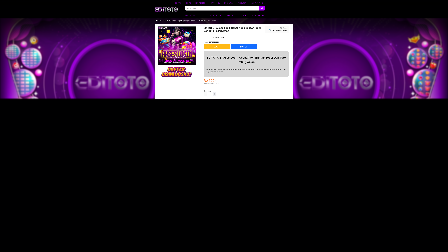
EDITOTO (188, 3)
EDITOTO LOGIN (200, 3)
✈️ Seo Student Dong (278, 30)
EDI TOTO (178, 3)
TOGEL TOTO (242, 3)
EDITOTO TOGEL (215, 3)
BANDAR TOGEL (229, 3)
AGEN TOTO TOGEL (257, 3)
